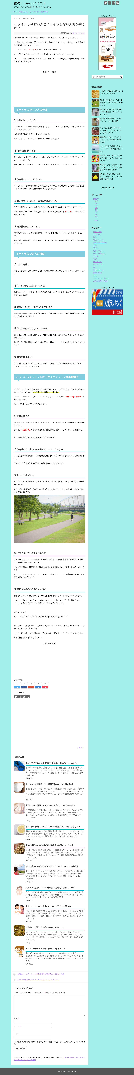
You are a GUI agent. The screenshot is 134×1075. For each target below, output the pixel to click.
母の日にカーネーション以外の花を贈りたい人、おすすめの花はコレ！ (111, 158)
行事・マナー (98, 251)
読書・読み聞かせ (100, 243)
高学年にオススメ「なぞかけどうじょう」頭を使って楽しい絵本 (111, 139)
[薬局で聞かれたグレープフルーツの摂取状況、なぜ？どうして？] (19, 829)
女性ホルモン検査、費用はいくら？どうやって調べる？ (49, 906)
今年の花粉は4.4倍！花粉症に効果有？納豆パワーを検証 (49, 845)
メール (17, 1026)
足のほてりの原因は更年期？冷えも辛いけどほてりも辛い (50, 805)
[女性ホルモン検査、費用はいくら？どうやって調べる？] (19, 909)
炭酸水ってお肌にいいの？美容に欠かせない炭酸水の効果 (50, 888)
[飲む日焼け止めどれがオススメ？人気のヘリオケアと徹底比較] (19, 869)
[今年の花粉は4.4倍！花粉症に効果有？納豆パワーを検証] (19, 848)
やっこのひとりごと (100, 278)
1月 (96, 216)
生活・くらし (98, 270)
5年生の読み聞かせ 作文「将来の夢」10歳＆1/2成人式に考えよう (111, 102)
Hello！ (14, 12)
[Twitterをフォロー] (105, 3)
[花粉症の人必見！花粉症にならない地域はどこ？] (19, 930)
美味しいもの (98, 240)
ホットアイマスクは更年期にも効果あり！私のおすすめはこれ (52, 763)
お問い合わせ (23, 12)
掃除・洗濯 (97, 273)
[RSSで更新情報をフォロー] (117, 3)
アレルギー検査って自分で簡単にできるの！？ (45, 949)
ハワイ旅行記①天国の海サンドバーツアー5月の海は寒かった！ (111, 148)
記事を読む (29, 778)
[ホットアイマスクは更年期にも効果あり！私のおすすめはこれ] (19, 766)
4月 (96, 210)
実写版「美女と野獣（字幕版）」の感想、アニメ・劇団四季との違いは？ (111, 176)
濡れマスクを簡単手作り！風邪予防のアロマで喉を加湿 (49, 784)
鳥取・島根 (97, 232)
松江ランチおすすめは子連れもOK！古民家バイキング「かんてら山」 (111, 111)
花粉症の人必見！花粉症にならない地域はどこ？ (46, 927)
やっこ (81, 747)
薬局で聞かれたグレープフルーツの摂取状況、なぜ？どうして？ (53, 827)
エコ (95, 275)
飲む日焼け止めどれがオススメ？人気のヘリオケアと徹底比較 (52, 866)
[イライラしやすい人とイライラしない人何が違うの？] (38, 687)
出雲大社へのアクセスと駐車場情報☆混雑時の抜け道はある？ (41, 974)
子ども (95, 248)
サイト (16, 1034)
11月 (96, 201)
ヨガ (95, 259)
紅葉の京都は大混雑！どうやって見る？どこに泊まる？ (38, 980)
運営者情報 (44, 12)
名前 (17, 1018)
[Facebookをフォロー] (109, 3)
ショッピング (98, 264)
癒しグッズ (97, 262)
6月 (96, 205)
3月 (96, 212)
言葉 (95, 245)
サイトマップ (34, 12)
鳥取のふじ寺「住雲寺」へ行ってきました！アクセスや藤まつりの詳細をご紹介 (111, 167)
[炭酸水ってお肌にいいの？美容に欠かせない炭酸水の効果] (19, 890)
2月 (96, 214)
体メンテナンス (78, 33)
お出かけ (96, 234)
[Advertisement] (49, 88)
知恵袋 (95, 256)
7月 (96, 203)
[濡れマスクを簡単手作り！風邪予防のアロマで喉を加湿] (19, 787)
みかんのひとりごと (100, 281)
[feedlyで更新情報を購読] (113, 3)
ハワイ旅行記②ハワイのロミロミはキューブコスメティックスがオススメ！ (111, 130)
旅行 (95, 237)
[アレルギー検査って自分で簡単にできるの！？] (19, 951)
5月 (96, 208)
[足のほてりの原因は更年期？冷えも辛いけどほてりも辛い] (19, 808)
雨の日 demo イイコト (30, 3)
